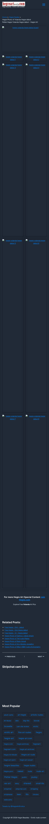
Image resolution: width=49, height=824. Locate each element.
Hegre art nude (28, 754)
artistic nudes (37, 715)
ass (17, 720)
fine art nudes (24, 732)
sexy (17, 783)
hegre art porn (10, 760)
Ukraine (36, 794)
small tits (40, 783)
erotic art (8, 732)
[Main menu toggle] (44, 5)
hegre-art (9, 738)
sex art (7, 783)
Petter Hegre (10, 777)
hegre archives (23, 744)
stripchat (7, 789)
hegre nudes (29, 765)
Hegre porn (8, 771)
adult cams (8, 715)
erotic (35, 726)
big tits (26, 720)
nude (30, 771)
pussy (34, 777)
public (24, 777)
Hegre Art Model (10, 755)
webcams (8, 800)
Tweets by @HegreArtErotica (13, 806)
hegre (39, 732)
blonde (36, 721)
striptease (8, 794)
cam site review (23, 726)
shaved (27, 783)
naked (20, 771)
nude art (40, 771)
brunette (8, 726)
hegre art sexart (26, 760)
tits (27, 794)
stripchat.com (21, 789)
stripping (34, 789)
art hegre (22, 715)
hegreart (37, 744)
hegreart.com (9, 749)
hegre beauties (11, 765)
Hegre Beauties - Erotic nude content (13, 7)
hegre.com (8, 744)
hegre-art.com (25, 738)
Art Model (7, 721)
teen (19, 794)
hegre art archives (27, 749)
